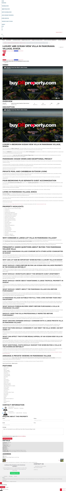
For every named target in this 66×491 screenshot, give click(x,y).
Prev (6, 460)
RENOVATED (20, 50)
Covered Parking (7, 375)
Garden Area (6, 381)
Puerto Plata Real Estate (6, 12)
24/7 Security (6, 367)
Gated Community (7, 383)
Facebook (6, 476)
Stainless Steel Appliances (9, 398)
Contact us (36, 469)
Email (4, 422)
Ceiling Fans (6, 372)
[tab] (4, 53)
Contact (3, 24)
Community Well (7, 374)
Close (7, 487)
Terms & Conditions (22, 436)
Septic (5, 397)
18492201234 (10, 408)
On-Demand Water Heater (9, 392)
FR (4, 480)
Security (5, 396)
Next (59, 460)
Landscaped (6, 388)
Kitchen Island (6, 387)
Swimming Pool (7, 401)
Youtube (15, 476)
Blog (3, 26)
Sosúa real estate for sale (41, 204)
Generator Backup (7, 384)
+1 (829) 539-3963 (19, 412)
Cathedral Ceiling (7, 371)
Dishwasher (6, 376)
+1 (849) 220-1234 (11, 412)
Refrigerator (6, 394)
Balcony (5, 369)
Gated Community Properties (7, 15)
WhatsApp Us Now (14, 473)
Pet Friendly (6, 393)
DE (2, 29)
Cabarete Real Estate (26, 40)
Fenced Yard (6, 379)
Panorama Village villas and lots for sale (15, 204)
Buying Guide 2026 (5, 18)
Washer (5, 402)
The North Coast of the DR (7, 21)
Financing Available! (10, 50)
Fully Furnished (6, 380)
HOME (3, 1)
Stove (5, 399)
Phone (35, 418)
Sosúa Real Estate (5, 5)
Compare (2, 487)
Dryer (5, 378)
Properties (4, 2)
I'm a (35, 422)
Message (4, 427)
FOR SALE (16, 50)
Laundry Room (6, 389)
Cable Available (6, 370)
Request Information (7, 438)
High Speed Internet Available (9, 385)
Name (4, 418)
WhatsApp (21, 408)
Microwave (6, 390)
